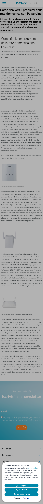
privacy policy (32, 468)
